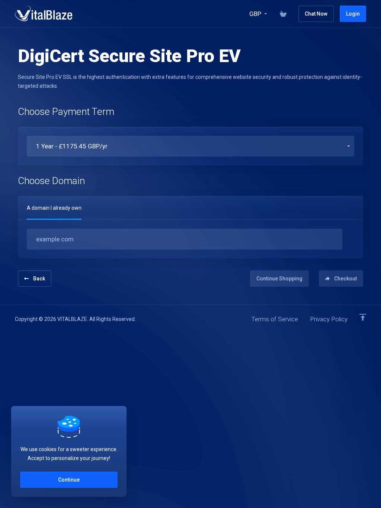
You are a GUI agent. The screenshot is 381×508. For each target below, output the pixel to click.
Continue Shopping (279, 279)
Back (39, 279)
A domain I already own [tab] (54, 208)
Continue (69, 480)
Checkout (345, 279)
